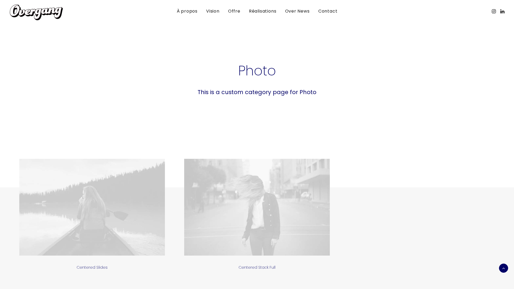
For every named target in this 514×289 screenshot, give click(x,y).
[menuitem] (187, 11)
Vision (213, 11)
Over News (297, 11)
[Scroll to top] (503, 268)
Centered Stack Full (257, 267)
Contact (328, 11)
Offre (234, 11)
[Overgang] (36, 12)
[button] (494, 11)
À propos (187, 11)
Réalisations (263, 11)
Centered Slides (92, 267)
